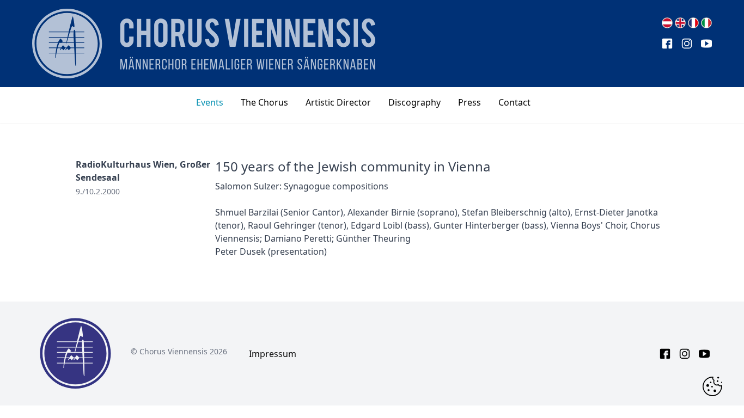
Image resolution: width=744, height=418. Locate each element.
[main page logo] (203, 43)
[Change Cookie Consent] (712, 386)
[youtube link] (706, 43)
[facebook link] (667, 43)
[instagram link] (686, 43)
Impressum (272, 354)
